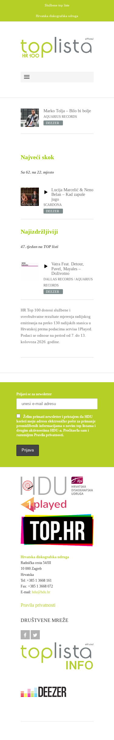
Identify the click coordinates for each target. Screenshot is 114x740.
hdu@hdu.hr (41, 592)
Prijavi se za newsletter (34, 394)
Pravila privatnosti (38, 605)
